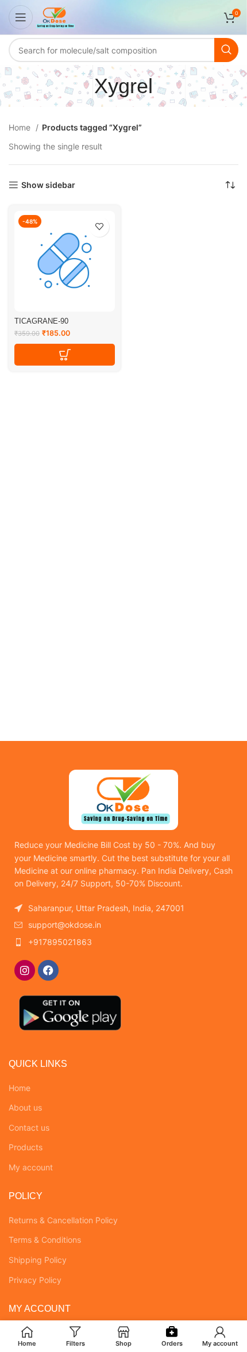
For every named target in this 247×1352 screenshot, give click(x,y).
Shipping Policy (38, 1260)
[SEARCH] (226, 50)
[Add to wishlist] (99, 227)
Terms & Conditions (45, 1240)
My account (31, 1167)
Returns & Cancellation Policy (63, 1220)
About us (25, 1107)
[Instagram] (24, 970)
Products (26, 1147)
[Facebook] (48, 970)
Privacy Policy (35, 1280)
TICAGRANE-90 (41, 321)
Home (21, 127)
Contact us (29, 1127)
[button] (64, 355)
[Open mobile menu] (20, 17)
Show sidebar (48, 185)
